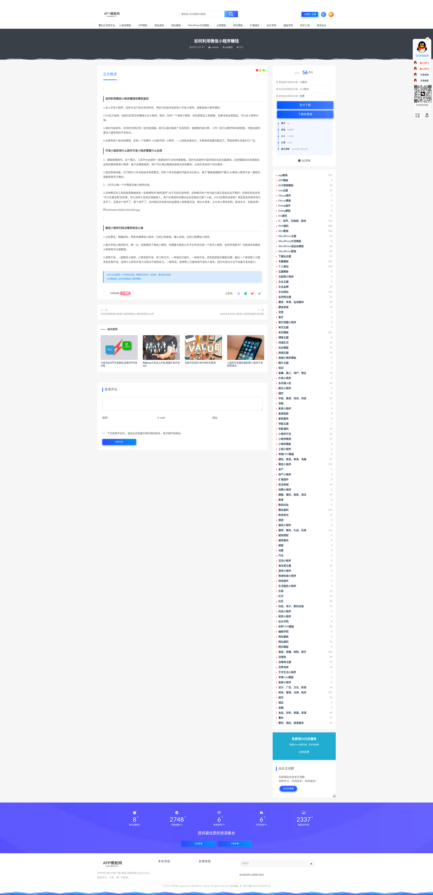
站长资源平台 (108, 25)
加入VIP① (424, 63)
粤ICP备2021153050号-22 (256, 886)
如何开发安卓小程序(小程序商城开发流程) (242, 314)
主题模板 (221, 25)
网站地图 (234, 886)
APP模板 (142, 25)
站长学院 (271, 25)
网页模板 (238, 25)
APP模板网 (112, 279)
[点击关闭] (428, 39)
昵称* (105, 418)
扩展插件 (255, 25)
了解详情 (235, 844)
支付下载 (305, 105)
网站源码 (159, 25)
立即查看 (198, 844)
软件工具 (305, 25)
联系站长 (322, 25)
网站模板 (176, 25)
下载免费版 (305, 114)
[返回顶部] (427, 116)
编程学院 (288, 25)
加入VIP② (424, 69)
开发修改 (424, 81)
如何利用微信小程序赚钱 (130, 279)
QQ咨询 (305, 160)
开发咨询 (424, 75)
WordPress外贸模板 (198, 25)
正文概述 (110, 74)
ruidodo (114, 293)
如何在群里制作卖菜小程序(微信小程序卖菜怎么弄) (127, 314)
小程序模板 (125, 25)
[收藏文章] (238, 293)
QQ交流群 (288, 788)
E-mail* (161, 418)
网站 (215, 418)
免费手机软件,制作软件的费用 (200, 363)
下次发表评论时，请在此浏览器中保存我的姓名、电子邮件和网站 (144, 433)
